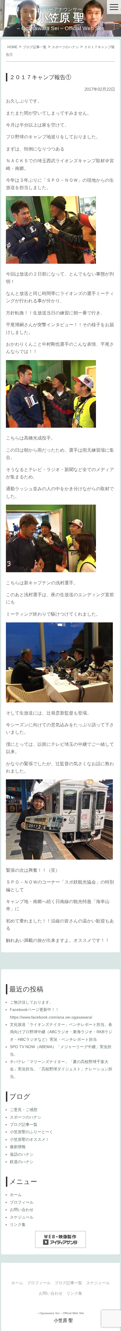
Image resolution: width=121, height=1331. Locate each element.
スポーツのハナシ (65, 47)
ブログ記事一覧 (34, 47)
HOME (12, 47)
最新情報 (18, 1146)
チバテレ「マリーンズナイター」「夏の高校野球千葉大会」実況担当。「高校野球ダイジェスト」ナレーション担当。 (61, 1069)
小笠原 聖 (60, 18)
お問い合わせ (21, 1209)
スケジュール (21, 1217)
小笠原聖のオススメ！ (29, 1139)
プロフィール (21, 1202)
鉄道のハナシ (21, 1161)
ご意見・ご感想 (23, 1109)
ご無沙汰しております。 (31, 1002)
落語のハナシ (21, 1154)
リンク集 (18, 1224)
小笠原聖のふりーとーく (31, 1132)
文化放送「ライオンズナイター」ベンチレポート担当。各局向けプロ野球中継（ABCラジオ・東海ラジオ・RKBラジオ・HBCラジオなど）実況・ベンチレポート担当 (61, 1032)
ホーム (16, 1194)
